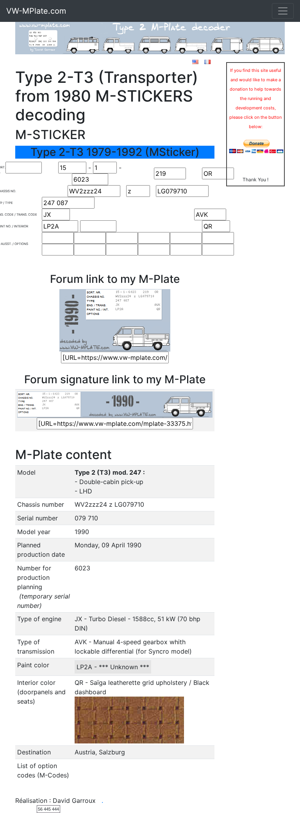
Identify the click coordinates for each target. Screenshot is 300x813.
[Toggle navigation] (283, 11)
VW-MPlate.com (36, 11)
